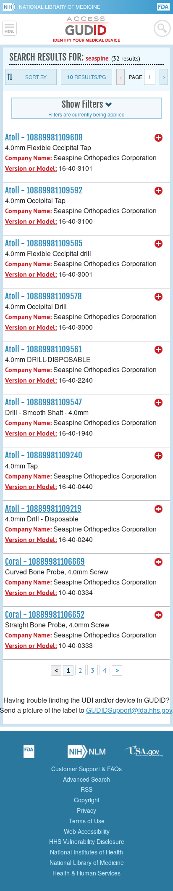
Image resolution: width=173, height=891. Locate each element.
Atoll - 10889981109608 (44, 137)
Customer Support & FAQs (86, 768)
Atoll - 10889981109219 (43, 509)
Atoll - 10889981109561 (43, 349)
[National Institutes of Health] (11, 7)
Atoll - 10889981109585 (44, 243)
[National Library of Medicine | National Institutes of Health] (86, 754)
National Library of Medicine (59, 6)
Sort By (36, 76)
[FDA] (164, 6)
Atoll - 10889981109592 (43, 190)
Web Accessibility (87, 831)
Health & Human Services (86, 873)
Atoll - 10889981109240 (43, 455)
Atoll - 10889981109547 (43, 402)
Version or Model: (31, 168)
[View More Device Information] (159, 138)
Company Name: (28, 157)
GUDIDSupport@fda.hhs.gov (129, 710)
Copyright (87, 800)
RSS (86, 789)
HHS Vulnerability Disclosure (86, 841)
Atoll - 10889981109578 (43, 296)
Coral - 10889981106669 (45, 562)
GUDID (86, 29)
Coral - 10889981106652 (44, 615)
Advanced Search (86, 779)
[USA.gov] (144, 754)
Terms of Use (87, 821)
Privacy (86, 810)
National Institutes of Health (86, 852)
